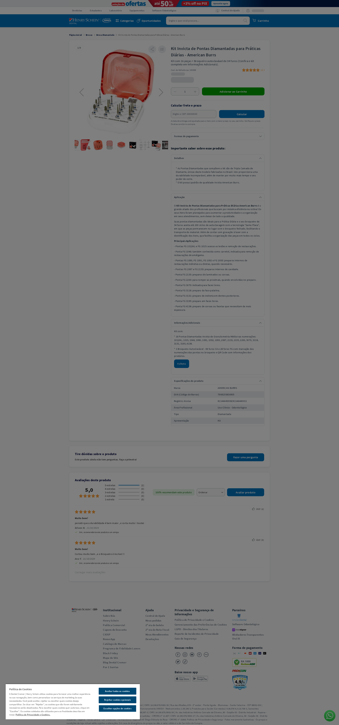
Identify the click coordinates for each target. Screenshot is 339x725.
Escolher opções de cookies (117, 708)
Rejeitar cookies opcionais (117, 699)
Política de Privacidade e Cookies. (33, 714)
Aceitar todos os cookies (117, 691)
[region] (73, 701)
